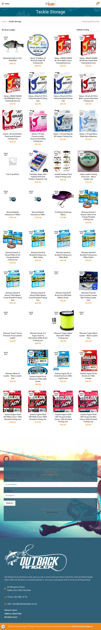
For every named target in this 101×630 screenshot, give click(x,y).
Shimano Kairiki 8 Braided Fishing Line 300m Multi (63, 255)
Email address (9, 480)
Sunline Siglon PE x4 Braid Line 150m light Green (37, 379)
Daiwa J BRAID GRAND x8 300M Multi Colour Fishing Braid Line (13, 98)
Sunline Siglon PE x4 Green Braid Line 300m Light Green (63, 376)
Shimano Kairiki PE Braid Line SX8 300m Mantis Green (63, 295)
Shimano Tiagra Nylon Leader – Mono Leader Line (88, 335)
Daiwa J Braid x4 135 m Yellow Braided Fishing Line (38, 98)
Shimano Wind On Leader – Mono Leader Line (13, 376)
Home (4, 22)
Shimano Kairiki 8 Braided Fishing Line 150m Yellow (38, 255)
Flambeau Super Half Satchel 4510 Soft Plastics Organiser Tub (38, 176)
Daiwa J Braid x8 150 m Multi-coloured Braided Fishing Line (88, 98)
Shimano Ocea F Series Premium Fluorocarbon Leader (12, 335)
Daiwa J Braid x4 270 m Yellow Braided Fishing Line (63, 98)
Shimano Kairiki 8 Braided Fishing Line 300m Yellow (88, 255)
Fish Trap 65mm (12, 174)
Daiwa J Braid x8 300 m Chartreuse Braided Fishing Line (12, 136)
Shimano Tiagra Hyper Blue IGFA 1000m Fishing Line (63, 335)
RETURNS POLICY (10, 617)
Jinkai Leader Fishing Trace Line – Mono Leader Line (88, 176)
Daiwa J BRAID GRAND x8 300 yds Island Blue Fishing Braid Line (88, 60)
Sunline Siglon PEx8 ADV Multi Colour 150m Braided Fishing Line (12, 417)
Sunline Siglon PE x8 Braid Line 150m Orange (88, 376)
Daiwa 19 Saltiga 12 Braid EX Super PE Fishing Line (38, 60)
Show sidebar (9, 30)
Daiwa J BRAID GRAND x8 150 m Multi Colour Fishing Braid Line (63, 60)
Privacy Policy (52, 512)
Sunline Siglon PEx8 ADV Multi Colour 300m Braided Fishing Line (38, 417)
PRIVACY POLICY (10, 610)
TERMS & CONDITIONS (12, 614)
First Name (8, 491)
